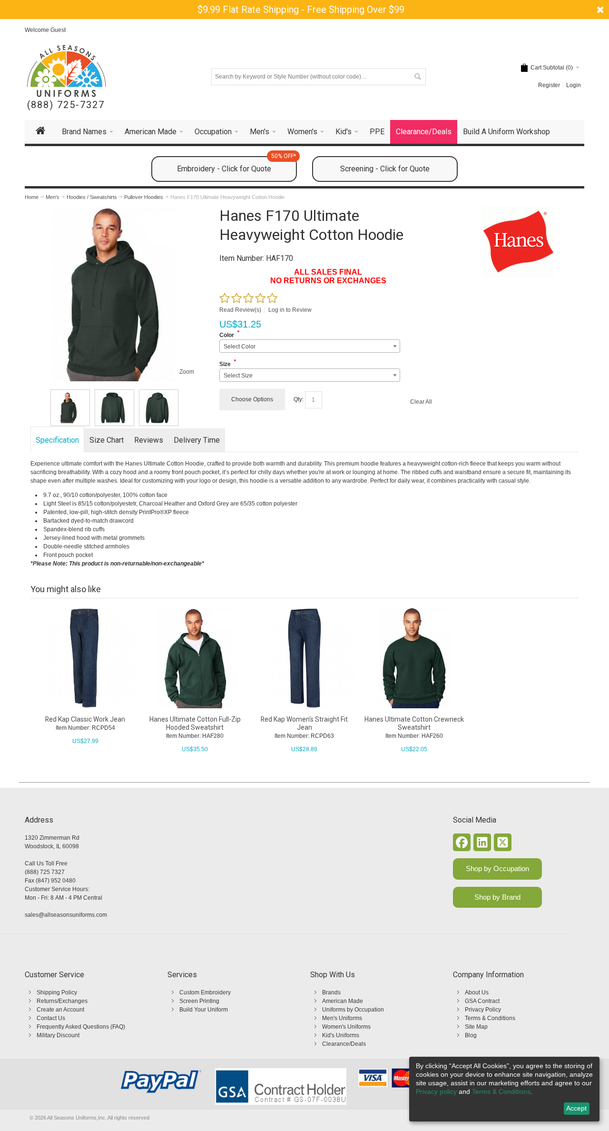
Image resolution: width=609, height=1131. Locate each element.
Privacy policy (436, 1091)
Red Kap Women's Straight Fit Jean (304, 723)
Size (225, 364)
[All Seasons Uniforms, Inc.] (66, 71)
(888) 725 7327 (45, 872)
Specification (57, 440)
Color (226, 335)
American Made (342, 1001)
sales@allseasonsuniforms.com (66, 915)
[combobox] (309, 346)
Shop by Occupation (497, 868)
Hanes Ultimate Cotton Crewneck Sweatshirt (414, 723)
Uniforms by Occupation (353, 1009)
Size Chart (106, 440)
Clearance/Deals (344, 1044)
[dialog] (504, 1089)
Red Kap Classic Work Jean (85, 719)
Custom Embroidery (205, 992)
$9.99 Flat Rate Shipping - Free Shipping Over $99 (300, 9)
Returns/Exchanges (62, 1001)
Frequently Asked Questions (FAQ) (81, 1026)
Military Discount (58, 1035)
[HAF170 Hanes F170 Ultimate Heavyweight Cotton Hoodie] (70, 407)
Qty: (299, 399)
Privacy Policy (483, 1009)
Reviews (148, 440)
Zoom (186, 371)
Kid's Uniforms (340, 1035)
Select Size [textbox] (238, 375)
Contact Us (51, 1018)
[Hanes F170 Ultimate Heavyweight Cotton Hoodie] (114, 210)
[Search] (417, 76)
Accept (576, 1108)
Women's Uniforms (346, 1026)
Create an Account (60, 1009)
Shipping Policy (57, 992)
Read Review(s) (240, 310)
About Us (477, 992)
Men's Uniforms (342, 1018)
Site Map (476, 1026)
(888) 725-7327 (66, 104)
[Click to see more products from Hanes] (518, 242)
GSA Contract (482, 1001)
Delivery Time (197, 440)
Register (549, 85)
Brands (331, 992)
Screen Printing (199, 1001)
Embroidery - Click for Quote (236, 164)
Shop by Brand (497, 897)
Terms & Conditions (490, 1018)
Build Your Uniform (203, 1009)
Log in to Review (290, 310)
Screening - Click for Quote (385, 168)
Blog (471, 1035)
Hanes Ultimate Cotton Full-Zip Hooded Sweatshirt (195, 723)
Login (573, 85)
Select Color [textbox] (239, 346)
